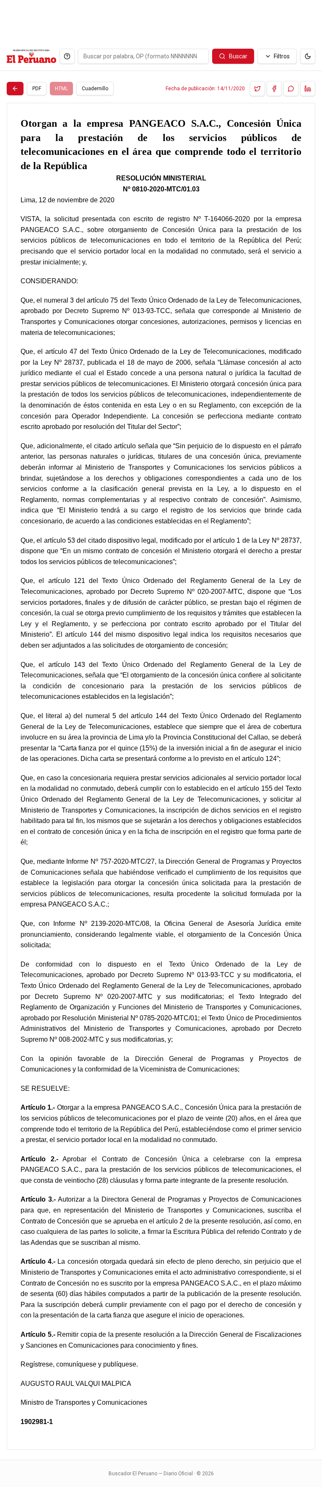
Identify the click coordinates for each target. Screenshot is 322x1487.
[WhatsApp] (291, 88)
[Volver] (15, 88)
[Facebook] (274, 88)
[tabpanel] (161, 776)
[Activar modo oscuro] (307, 56)
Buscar (238, 56)
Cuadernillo (95, 88)
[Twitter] (257, 88)
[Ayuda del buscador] (67, 56)
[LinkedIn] (307, 88)
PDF (36, 88)
